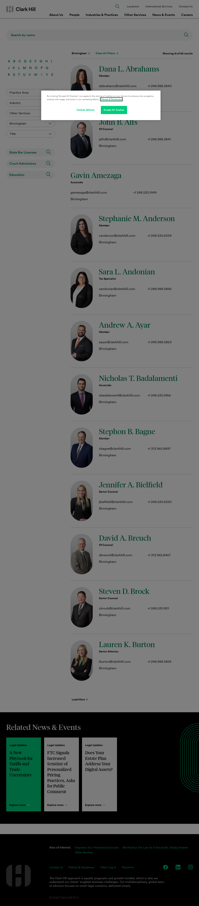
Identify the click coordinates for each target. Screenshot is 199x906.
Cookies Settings (85, 109)
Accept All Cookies (114, 109)
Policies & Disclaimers (111, 99)
